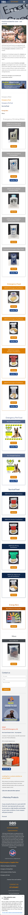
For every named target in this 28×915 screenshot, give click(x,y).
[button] (24, 1)
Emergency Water (6, 97)
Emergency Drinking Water (14, 119)
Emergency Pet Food (7, 103)
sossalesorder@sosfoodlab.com (14, 890)
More (3, 113)
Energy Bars (5, 110)
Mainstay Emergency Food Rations (8, 866)
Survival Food (5, 106)
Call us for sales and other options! (11, 790)
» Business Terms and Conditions (14, 879)
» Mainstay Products (10, 797)
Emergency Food (6, 100)
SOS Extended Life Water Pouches (8, 872)
